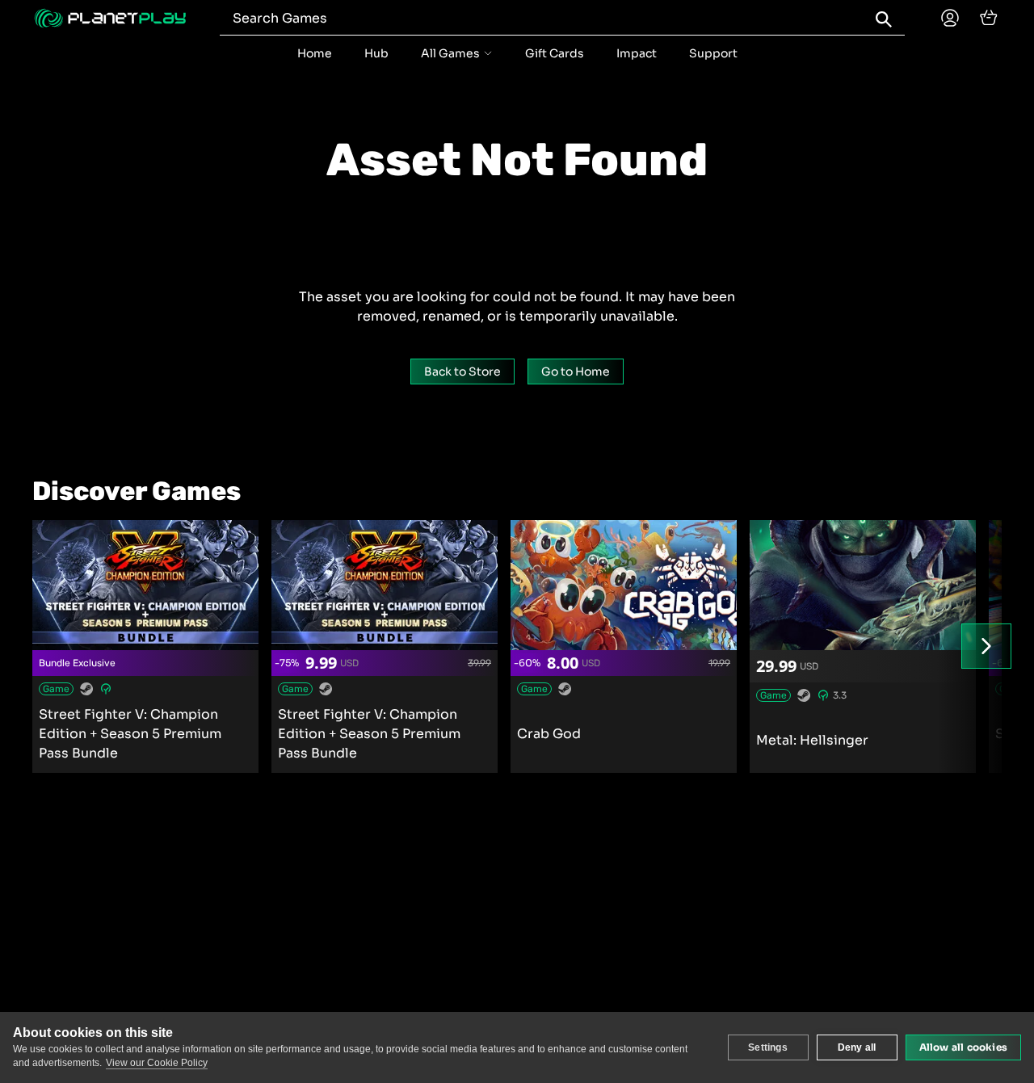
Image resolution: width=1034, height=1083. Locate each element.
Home (314, 53)
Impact (636, 53)
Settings (768, 1047)
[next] (986, 646)
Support (713, 53)
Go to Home (575, 371)
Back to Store (462, 371)
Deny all (857, 1047)
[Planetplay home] (109, 18)
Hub (376, 53)
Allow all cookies (963, 1047)
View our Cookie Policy (157, 1062)
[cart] (988, 17)
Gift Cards (554, 53)
